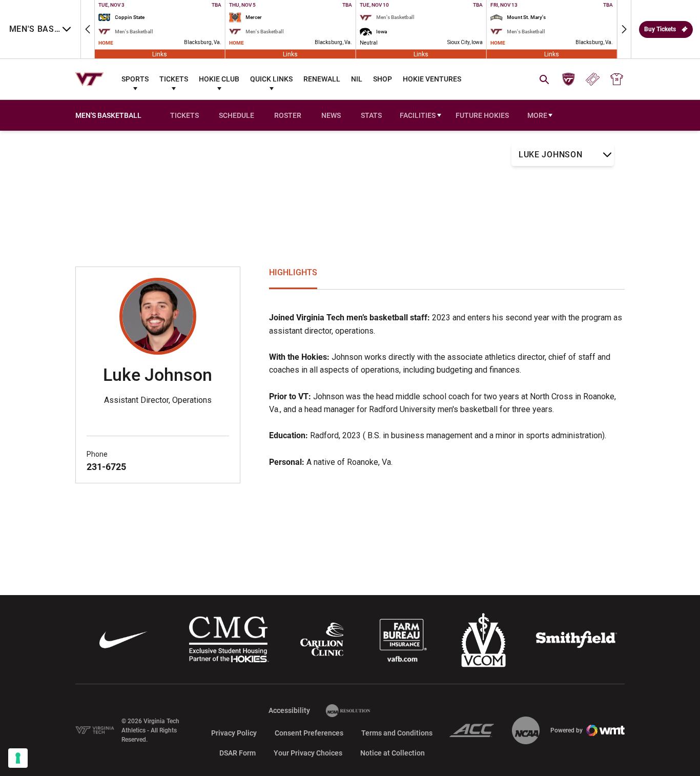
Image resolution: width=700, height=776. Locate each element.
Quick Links (271, 79)
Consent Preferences (309, 733)
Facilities (418, 115)
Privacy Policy (234, 733)
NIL (356, 79)
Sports (135, 79)
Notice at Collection (392, 753)
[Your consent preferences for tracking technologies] (18, 758)
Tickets (173, 79)
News (331, 115)
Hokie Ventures (432, 79)
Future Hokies (482, 115)
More (537, 115)
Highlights (293, 272)
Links (159, 53)
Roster (287, 115)
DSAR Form (237, 753)
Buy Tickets (660, 29)
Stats (371, 115)
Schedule (236, 115)
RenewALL (321, 79)
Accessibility (289, 710)
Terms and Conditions (397, 733)
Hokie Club (219, 79)
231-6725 (106, 466)
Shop (382, 79)
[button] (87, 29)
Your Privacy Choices (308, 753)
